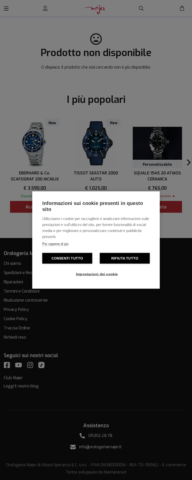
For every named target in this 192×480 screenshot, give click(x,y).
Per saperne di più (55, 244)
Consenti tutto (67, 258)
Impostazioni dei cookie (97, 274)
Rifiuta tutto (124, 258)
